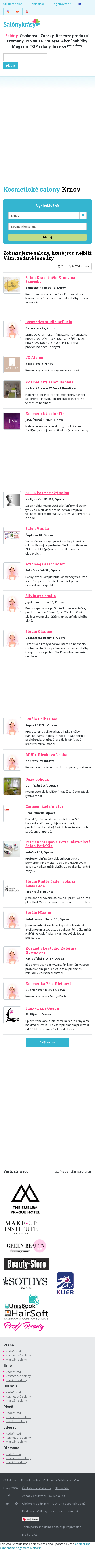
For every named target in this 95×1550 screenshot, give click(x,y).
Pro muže (34, 41)
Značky (47, 35)
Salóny (11, 35)
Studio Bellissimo (41, 719)
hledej (47, 237)
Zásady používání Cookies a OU (43, 1496)
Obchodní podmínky (35, 1504)
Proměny (15, 41)
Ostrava (10, 1386)
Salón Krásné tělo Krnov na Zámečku (50, 279)
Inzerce (67, 46)
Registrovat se (61, 4)
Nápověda (62, 1488)
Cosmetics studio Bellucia (48, 322)
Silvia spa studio (40, 596)
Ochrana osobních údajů (69, 1504)
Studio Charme (38, 631)
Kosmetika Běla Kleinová (48, 983)
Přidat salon (14, 4)
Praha (8, 1345)
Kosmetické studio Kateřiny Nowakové (50, 950)
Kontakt (73, 1511)
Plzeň (8, 1406)
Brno (7, 1365)
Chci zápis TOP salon (74, 266)
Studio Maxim (38, 912)
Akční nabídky (74, 41)
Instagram (57, 1511)
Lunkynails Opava (42, 1008)
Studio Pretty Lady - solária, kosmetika (50, 883)
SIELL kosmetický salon (47, 493)
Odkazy (42, 1511)
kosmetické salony (18, 1355)
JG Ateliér (34, 357)
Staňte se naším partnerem (73, 1171)
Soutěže (51, 41)
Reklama (28, 1511)
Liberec (9, 1427)
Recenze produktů (73, 35)
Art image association (45, 564)
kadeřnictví (13, 1351)
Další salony (48, 1042)
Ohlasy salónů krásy (57, 1480)
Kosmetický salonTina (46, 414)
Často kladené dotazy (36, 1488)
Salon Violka (37, 528)
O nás (78, 1480)
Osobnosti (29, 35)
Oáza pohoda (37, 779)
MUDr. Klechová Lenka (46, 754)
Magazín (20, 46)
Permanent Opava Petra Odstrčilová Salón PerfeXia (58, 844)
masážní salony (16, 1360)
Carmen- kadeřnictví (44, 806)
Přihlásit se (37, 4)
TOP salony (40, 46)
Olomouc (11, 1448)
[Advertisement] (47, 130)
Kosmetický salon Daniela (49, 382)
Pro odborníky (30, 1480)
